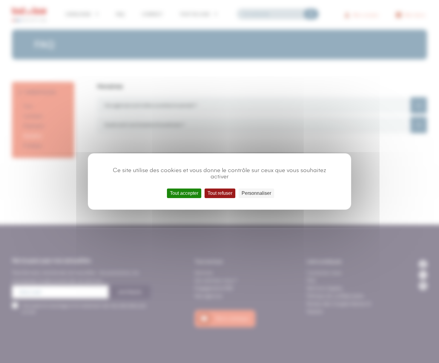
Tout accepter (184, 193)
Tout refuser (220, 193)
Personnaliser (256, 193)
